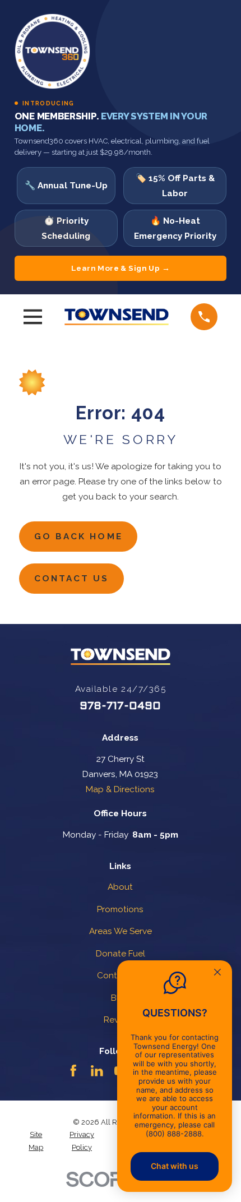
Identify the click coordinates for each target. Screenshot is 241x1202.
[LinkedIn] (97, 1071)
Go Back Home (78, 536)
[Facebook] (73, 1071)
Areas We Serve (120, 931)
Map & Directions (120, 789)
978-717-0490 (120, 706)
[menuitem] (36, 1141)
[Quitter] (217, 973)
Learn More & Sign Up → (120, 267)
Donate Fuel (120, 953)
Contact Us (71, 578)
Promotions (120, 909)
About (120, 886)
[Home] (116, 317)
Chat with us (174, 1166)
